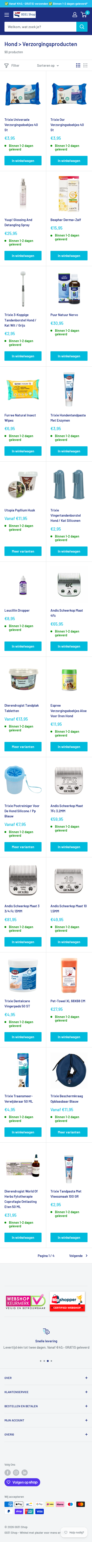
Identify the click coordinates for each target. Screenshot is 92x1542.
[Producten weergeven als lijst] (86, 65)
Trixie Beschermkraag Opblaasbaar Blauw (66, 1098)
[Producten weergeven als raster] (78, 65)
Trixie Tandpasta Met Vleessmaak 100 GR (66, 1193)
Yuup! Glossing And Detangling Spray (18, 222)
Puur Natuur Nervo (64, 315)
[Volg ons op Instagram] (16, 1472)
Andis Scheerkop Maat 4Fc (66, 612)
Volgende (76, 1256)
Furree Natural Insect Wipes (20, 417)
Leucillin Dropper (17, 610)
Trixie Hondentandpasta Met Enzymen (68, 417)
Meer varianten (23, 551)
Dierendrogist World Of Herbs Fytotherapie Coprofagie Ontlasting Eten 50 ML (21, 1199)
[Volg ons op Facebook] (7, 1472)
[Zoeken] (82, 27)
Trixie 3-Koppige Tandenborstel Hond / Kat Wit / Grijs (20, 320)
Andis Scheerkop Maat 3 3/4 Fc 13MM (22, 908)
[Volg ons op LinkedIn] (24, 1472)
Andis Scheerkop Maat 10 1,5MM (68, 908)
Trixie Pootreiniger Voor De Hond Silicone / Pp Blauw (22, 811)
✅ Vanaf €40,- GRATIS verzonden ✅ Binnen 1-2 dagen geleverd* (46, 3)
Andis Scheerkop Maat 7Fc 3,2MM (66, 808)
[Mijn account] (75, 14)
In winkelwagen (23, 161)
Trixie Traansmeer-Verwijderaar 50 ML (18, 1098)
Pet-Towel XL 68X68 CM (67, 1001)
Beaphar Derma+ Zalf (65, 220)
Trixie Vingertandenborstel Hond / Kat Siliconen (65, 515)
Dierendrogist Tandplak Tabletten (21, 707)
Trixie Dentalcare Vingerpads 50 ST (17, 1003)
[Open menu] (6, 15)
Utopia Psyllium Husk (19, 510)
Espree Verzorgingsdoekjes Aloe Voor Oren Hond (68, 710)
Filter (15, 65)
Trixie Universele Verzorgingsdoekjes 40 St (21, 124)
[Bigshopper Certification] (67, 1290)
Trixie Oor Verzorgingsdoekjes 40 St (67, 124)
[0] (84, 14)
